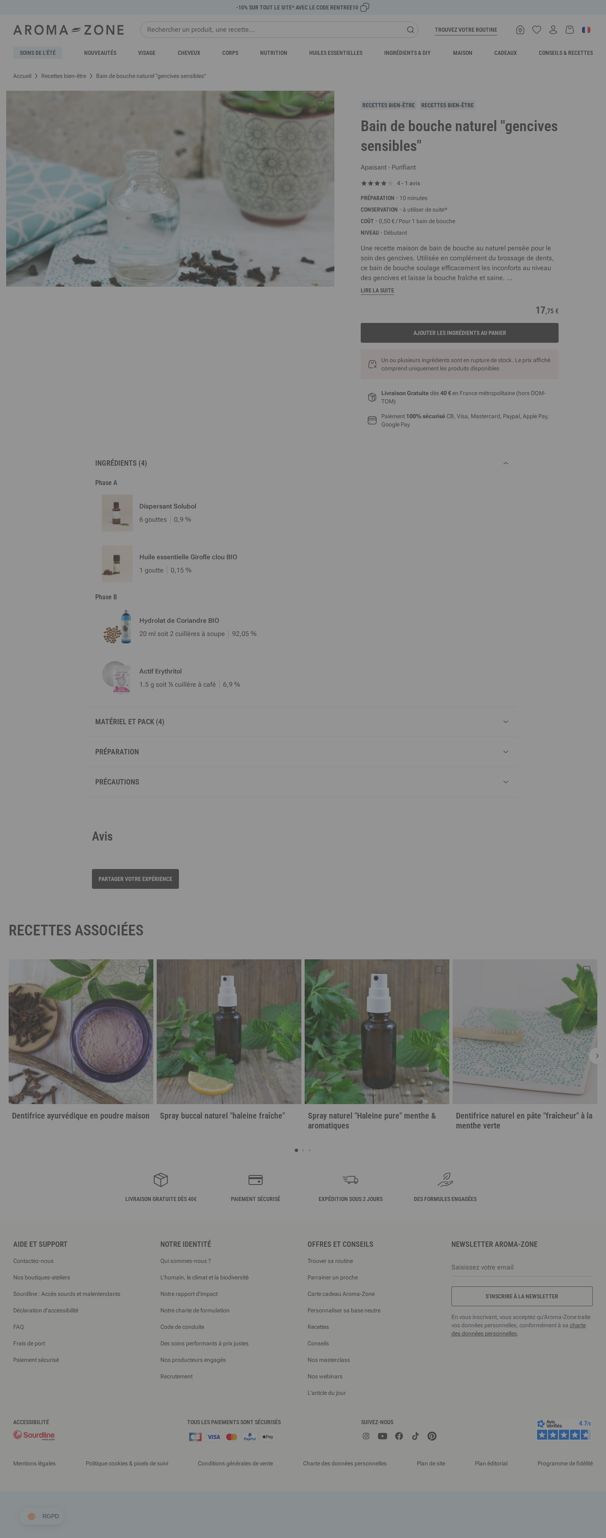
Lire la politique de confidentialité (249, 841)
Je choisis (253, 867)
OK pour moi (352, 867)
